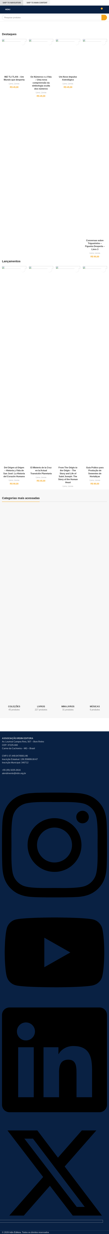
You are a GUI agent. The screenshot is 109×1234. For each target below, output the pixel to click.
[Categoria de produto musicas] (95, 609)
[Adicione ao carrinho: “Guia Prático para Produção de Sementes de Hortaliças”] (103, 269)
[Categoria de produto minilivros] (68, 609)
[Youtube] (54, 998)
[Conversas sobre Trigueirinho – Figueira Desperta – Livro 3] (95, 138)
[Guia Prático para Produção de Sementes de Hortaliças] (95, 365)
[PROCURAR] (104, 17)
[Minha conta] (106, 9)
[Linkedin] (54, 1119)
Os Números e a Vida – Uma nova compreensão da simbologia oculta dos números (41, 83)
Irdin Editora (15, 1232)
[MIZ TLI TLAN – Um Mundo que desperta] (14, 56)
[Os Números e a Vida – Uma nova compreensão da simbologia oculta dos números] (41, 56)
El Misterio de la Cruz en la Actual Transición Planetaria (41, 470)
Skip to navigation (12, 3)
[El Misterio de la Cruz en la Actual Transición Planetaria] (41, 365)
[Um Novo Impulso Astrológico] (68, 56)
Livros (16, 83)
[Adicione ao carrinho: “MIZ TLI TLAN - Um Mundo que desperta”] (22, 42)
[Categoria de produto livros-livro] (41, 609)
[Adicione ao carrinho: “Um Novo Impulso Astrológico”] (76, 42)
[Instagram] (54, 904)
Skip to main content (37, 3)
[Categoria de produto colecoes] (14, 609)
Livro (11, 83)
